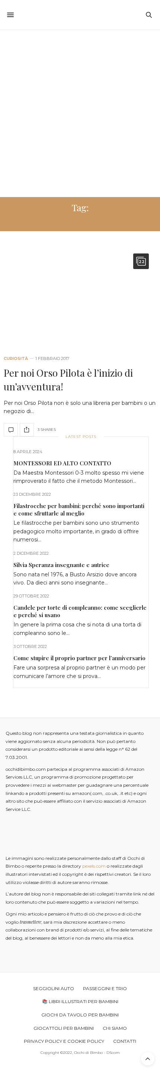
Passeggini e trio (105, 988)
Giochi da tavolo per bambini (80, 1015)
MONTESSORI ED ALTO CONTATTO (62, 463)
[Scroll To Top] (147, 1058)
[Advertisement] (80, 113)
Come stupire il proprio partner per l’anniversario (79, 658)
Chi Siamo (115, 1028)
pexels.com (94, 866)
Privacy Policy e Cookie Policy (64, 1041)
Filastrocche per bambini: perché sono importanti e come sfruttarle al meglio (78, 509)
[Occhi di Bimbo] (80, 14)
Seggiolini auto (53, 988)
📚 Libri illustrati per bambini (80, 1001)
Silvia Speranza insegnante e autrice (61, 565)
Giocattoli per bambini (63, 1028)
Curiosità (16, 359)
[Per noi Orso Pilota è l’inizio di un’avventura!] (80, 296)
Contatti (124, 1041)
